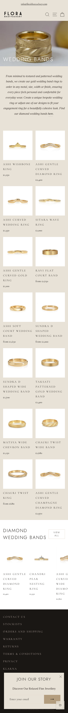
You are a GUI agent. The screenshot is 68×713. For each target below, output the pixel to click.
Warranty (12, 639)
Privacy (10, 661)
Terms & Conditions (22, 653)
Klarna (10, 668)
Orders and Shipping (23, 631)
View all (56, 534)
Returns (11, 646)
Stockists (12, 624)
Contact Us (14, 616)
